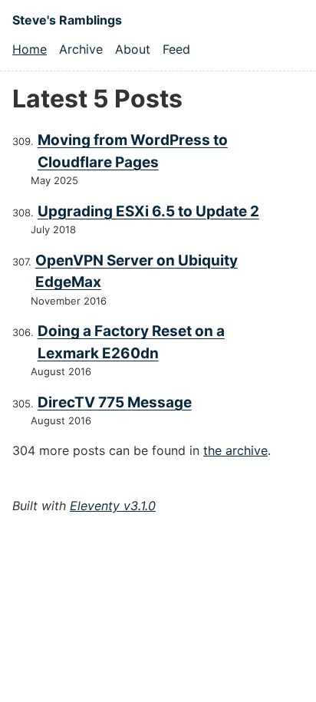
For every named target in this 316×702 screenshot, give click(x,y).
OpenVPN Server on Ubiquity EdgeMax (136, 272)
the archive (235, 450)
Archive (81, 49)
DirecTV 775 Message (115, 402)
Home (29, 49)
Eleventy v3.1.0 (113, 505)
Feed (176, 49)
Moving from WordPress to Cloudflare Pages (133, 151)
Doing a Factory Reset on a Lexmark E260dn (131, 342)
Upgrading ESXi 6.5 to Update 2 (148, 211)
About (132, 49)
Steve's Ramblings (67, 20)
